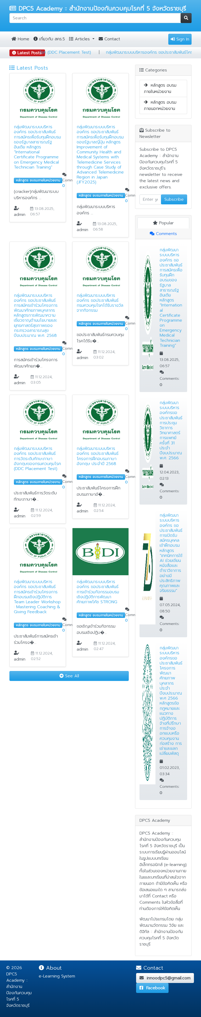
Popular (166, 223)
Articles (82, 39)
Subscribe (174, 199)
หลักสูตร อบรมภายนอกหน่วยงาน (160, 105)
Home (22, 39)
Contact (111, 39)
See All (71, 676)
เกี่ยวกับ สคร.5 (51, 39)
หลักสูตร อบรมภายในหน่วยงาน (160, 88)
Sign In (182, 39)
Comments (165, 234)
